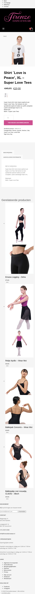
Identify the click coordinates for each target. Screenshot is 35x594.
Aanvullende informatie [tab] (12, 157)
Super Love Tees (8, 132)
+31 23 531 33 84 (4, 530)
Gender (19, 130)
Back (5, 1)
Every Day (9, 134)
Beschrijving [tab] (7, 152)
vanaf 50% (17, 132)
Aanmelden (22, 511)
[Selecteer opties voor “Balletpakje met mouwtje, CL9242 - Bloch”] (7, 499)
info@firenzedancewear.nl (7, 534)
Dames (14, 130)
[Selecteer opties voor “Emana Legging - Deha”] (7, 283)
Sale (28, 130)
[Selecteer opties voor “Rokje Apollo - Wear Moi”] (7, 366)
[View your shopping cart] (31, 29)
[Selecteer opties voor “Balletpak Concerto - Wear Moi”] (7, 433)
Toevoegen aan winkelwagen (18, 122)
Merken (24, 130)
